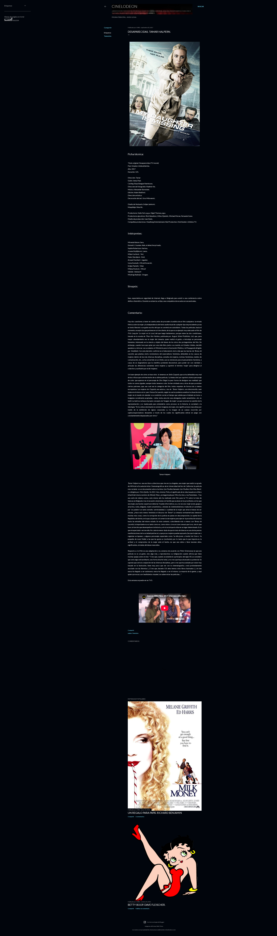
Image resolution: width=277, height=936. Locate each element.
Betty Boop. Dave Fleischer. (146, 904)
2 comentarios (140, 816)
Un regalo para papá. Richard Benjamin (155, 812)
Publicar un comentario (142, 908)
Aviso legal (131, 17)
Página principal (119, 17)
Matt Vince (159, 926)
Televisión (107, 36)
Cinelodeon (124, 6)
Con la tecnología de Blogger (155, 922)
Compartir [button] (108, 28)
